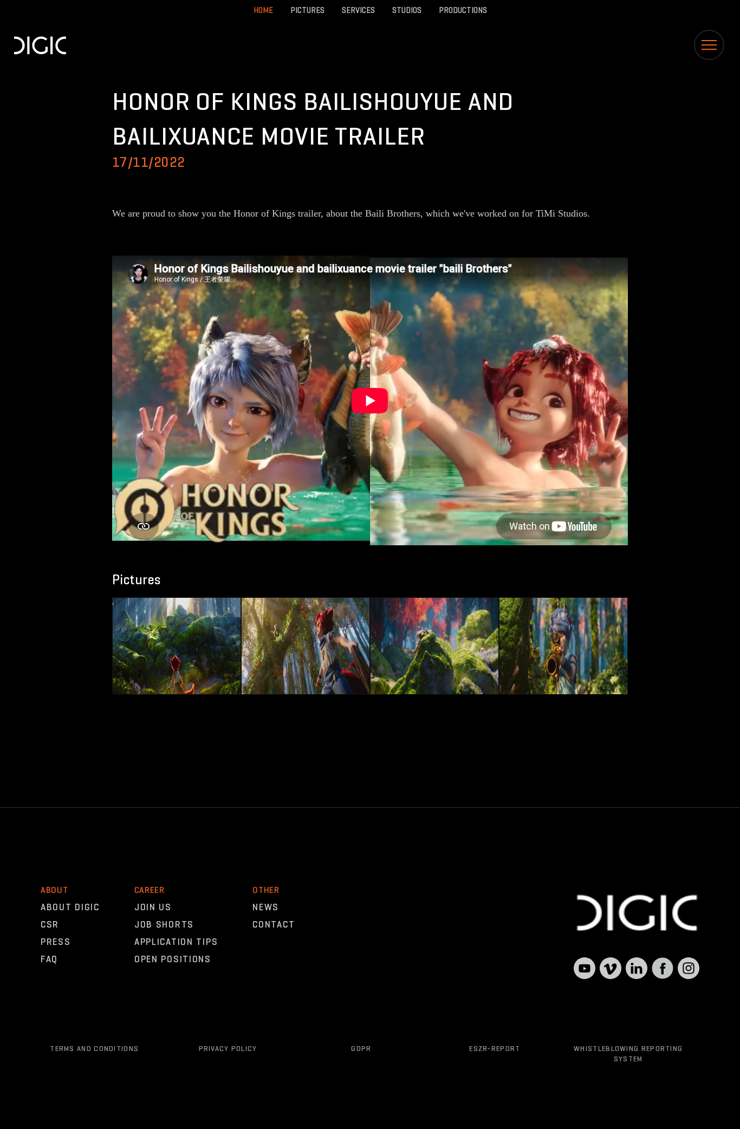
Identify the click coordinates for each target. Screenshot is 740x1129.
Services (358, 10)
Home (263, 10)
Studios (406, 10)
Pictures (307, 10)
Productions (463, 10)
